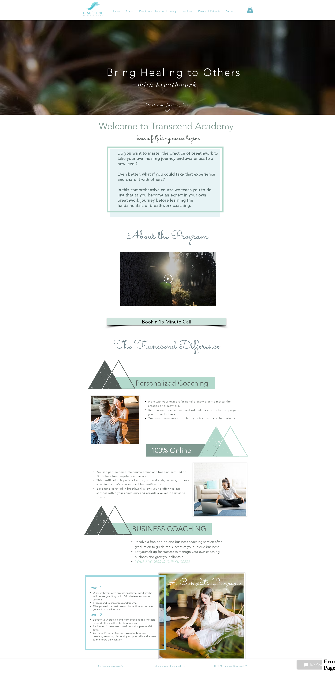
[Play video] (168, 279)
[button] (250, 9)
